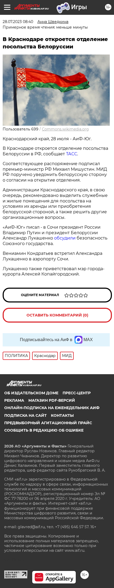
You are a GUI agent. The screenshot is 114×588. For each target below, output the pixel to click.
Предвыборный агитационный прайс (48, 422)
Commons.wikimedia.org (65, 129)
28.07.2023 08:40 (18, 21)
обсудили (65, 238)
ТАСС (71, 153)
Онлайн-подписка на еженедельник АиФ (51, 407)
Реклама (14, 400)
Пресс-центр (77, 393)
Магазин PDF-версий (51, 400)
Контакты (62, 415)
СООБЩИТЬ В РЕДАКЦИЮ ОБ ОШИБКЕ (44, 430)
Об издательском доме (31, 393)
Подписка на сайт (25, 415)
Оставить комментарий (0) (57, 315)
